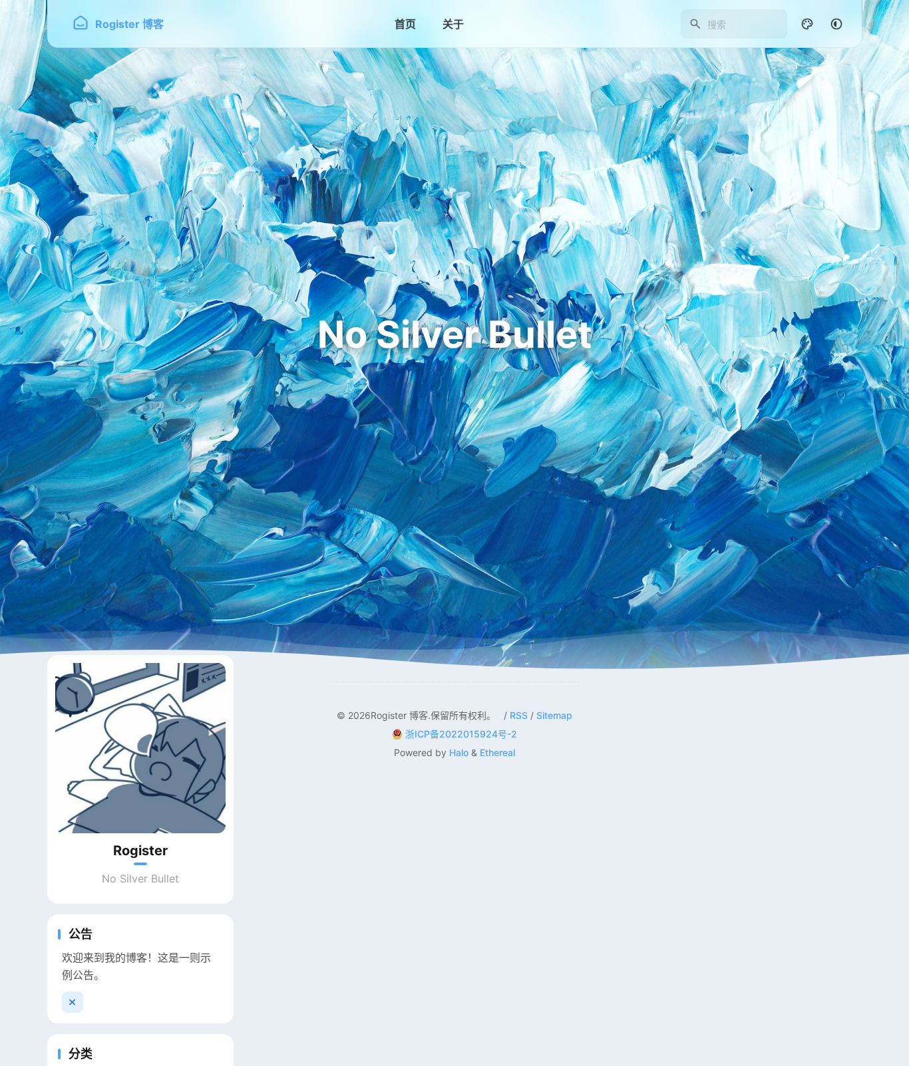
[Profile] (140, 748)
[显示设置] (807, 24)
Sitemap (554, 715)
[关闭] (72, 1002)
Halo (458, 752)
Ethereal (497, 752)
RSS (519, 715)
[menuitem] (836, 24)
